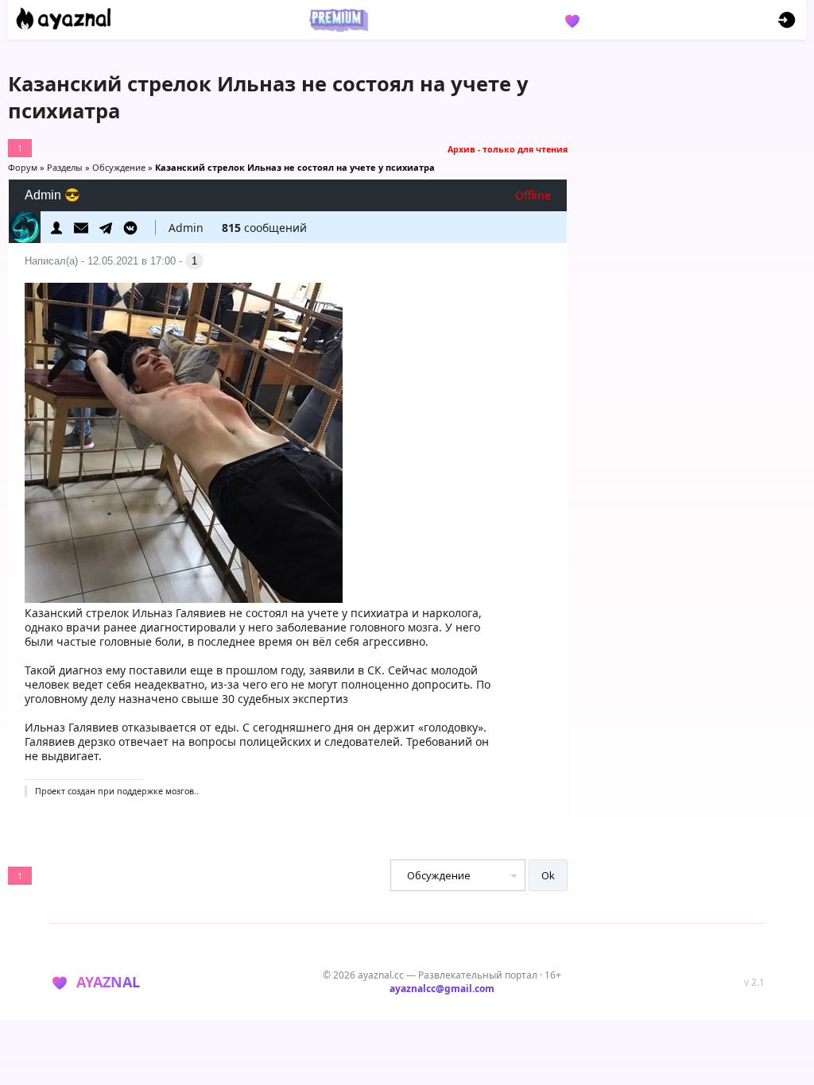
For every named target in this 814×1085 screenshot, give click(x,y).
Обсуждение (118, 167)
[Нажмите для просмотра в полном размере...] (184, 598)
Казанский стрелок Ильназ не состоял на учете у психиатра (295, 167)
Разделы (65, 167)
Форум (22, 167)
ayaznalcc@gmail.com (442, 988)
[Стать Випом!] (336, 19)
